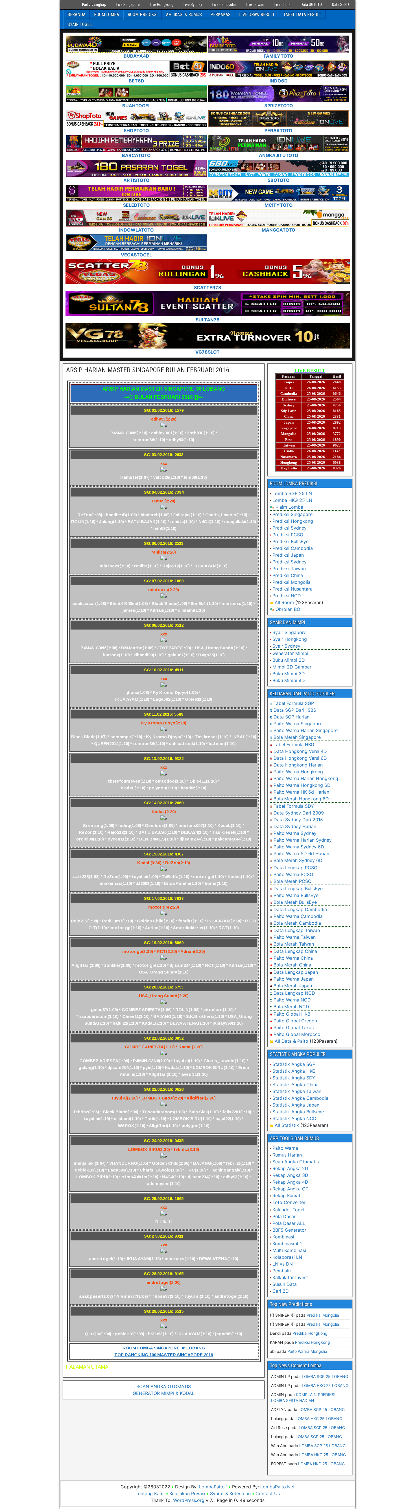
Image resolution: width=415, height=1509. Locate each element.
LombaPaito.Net (277, 1487)
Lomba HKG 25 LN (292, 500)
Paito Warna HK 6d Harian (301, 792)
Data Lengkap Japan (296, 972)
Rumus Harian (287, 1155)
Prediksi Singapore (292, 514)
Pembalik (282, 1270)
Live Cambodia (224, 4)
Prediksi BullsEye (290, 541)
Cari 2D (280, 1291)
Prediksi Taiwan (289, 568)
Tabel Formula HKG (294, 744)
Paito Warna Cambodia (298, 916)
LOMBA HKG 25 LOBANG (325, 1385)
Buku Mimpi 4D (288, 680)
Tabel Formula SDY (294, 806)
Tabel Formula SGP (294, 703)
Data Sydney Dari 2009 (299, 813)
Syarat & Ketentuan (230, 1493)
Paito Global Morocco (297, 1034)
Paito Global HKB (292, 1014)
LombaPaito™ (213, 1487)
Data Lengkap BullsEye (298, 888)
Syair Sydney (286, 646)
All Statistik (287, 1125)
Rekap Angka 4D (290, 1182)
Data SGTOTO (311, 4)
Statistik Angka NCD (294, 1118)
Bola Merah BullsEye (295, 902)
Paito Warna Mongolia (307, 1351)
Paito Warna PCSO (293, 874)
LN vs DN (282, 1264)
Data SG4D (340, 4)
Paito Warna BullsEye (296, 895)
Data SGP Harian (291, 717)
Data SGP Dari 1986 (295, 710)
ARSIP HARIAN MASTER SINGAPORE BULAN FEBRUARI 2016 (147, 370)
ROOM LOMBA (106, 14)
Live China (282, 4)
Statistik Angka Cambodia (300, 1098)
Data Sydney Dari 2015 (298, 819)
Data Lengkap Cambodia (300, 909)
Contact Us (267, 1493)
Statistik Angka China (295, 1084)
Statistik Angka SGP (293, 1064)
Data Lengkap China (295, 951)
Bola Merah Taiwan (294, 944)
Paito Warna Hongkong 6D (302, 785)
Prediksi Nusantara (292, 589)
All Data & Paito (291, 1041)
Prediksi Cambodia (292, 548)
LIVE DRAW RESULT (257, 14)
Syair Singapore (289, 632)
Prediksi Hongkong (292, 521)
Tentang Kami (150, 1493)
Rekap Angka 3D (290, 1175)
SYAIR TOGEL (79, 24)
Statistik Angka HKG (294, 1071)
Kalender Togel (288, 1209)
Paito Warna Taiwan (295, 937)
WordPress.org (188, 1500)
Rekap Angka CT (290, 1189)
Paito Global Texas (294, 1027)
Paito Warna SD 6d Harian (301, 853)
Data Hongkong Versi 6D (300, 758)
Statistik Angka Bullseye (298, 1111)
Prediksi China (287, 575)
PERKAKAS (220, 14)
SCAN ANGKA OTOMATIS (163, 1386)
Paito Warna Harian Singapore (306, 730)
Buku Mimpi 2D (288, 660)
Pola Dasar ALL (288, 1223)
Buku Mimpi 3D (288, 673)
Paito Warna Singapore (298, 723)
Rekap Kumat (286, 1195)
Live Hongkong (161, 4)
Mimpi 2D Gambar (291, 667)
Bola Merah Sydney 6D (298, 860)
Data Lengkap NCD (294, 993)
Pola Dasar (284, 1216)
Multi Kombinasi (289, 1250)
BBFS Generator (289, 1230)
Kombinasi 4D (287, 1243)
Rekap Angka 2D (290, 1168)
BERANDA (76, 14)
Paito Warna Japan (294, 979)
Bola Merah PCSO (292, 881)
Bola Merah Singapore (297, 737)
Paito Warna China (293, 958)
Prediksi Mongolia (291, 582)
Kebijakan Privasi (187, 1493)
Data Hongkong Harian (298, 765)
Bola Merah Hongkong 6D (301, 799)
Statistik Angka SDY (293, 1078)
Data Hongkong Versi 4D (300, 751)
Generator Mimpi (290, 653)
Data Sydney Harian (295, 826)
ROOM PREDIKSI (143, 14)
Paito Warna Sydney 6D (299, 847)
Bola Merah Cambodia (297, 923)
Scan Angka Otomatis (295, 1161)
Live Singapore (128, 4)
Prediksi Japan (288, 555)
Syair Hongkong (289, 639)
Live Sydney (193, 4)
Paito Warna (285, 1148)
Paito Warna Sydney (295, 833)
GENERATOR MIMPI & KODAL (164, 1393)
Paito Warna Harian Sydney (303, 840)
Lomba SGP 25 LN (292, 493)
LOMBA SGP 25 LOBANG (325, 1376)
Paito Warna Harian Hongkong (306, 778)
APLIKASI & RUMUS (184, 14)
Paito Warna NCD (292, 1000)
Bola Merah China (292, 965)
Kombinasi (283, 1237)
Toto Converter (288, 1202)
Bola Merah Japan (293, 985)
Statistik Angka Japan (295, 1105)
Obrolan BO (288, 609)
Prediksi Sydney (289, 528)
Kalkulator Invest (290, 1277)
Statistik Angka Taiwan (296, 1091)
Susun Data (284, 1284)
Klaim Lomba (289, 507)
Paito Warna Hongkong (298, 771)
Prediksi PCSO (287, 534)
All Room (284, 602)
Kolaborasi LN (287, 1257)
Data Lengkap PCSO (295, 867)
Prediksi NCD (286, 595)
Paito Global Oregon (295, 1021)
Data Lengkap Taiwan (297, 930)
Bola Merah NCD (291, 1006)
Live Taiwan (255, 4)
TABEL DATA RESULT (302, 14)
